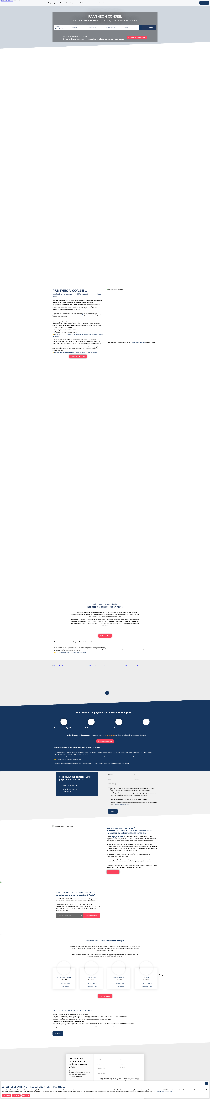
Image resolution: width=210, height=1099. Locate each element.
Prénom (110, 774)
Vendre (30, 3)
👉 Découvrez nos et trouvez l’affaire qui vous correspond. (74, 352)
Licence (126, 27)
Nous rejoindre (64, 3)
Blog (49, 3)
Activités (74, 27)
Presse (95, 3)
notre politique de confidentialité (163, 1091)
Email (109, 779)
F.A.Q (71, 3)
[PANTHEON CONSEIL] (8, 3)
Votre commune (101, 1068)
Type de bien (57, 26)
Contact (101, 3)
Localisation (92, 27)
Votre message (112, 783)
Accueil (18, 3)
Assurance (43, 3)
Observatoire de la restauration (83, 3)
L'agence (55, 3)
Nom (135, 774)
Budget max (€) (110, 27)
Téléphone (136, 779)
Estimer (37, 3)
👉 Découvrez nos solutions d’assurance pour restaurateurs (70, 652)
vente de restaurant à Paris (137, 342)
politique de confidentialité (122, 804)
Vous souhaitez (122, 1067)
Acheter (24, 3)
